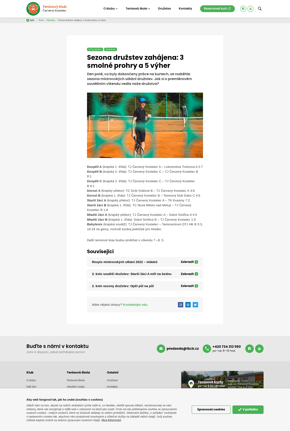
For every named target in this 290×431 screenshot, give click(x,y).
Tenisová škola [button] (136, 8)
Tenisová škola (76, 380)
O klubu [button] (109, 8)
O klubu (31, 380)
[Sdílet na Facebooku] (180, 304)
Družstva (164, 8)
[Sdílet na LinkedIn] (188, 304)
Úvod (41, 20)
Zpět (32, 20)
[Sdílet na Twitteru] (195, 304)
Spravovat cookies (211, 409)
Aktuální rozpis (76, 386)
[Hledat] (260, 9)
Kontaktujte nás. (135, 304)
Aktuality (51, 20)
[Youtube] (250, 9)
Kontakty (185, 8)
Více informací (111, 420)
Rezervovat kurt (216, 8)
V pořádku (250, 409)
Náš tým (31, 386)
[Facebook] (243, 9)
